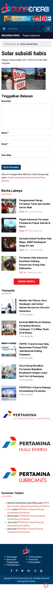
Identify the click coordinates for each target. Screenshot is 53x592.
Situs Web (6, 155)
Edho (9, 509)
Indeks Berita (26, 281)
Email (4, 144)
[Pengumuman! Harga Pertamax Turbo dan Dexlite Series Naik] (8, 206)
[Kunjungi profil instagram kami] (35, 570)
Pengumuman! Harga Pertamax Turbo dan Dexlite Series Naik (34, 204)
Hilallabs (31, 581)
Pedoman (33, 559)
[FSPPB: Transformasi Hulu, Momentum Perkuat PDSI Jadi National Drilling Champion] (8, 349)
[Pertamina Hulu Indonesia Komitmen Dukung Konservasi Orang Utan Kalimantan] (8, 263)
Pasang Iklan (34, 562)
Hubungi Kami (13, 565)
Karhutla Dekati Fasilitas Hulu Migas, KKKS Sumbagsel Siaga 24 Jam (35, 242)
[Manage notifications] (46, 585)
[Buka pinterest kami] (17, 570)
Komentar (6, 101)
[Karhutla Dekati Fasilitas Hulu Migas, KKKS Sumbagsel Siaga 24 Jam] (8, 244)
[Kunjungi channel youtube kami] (41, 570)
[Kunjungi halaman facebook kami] (11, 570)
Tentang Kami (35, 557)
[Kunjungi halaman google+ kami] (29, 570)
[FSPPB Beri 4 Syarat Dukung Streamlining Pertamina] (8, 393)
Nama (5, 133)
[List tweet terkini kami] (22, 570)
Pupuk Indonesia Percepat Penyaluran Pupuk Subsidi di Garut (34, 223)
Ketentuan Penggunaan (13, 560)
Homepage (12, 557)
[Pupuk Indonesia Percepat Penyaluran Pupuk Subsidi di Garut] (8, 225)
